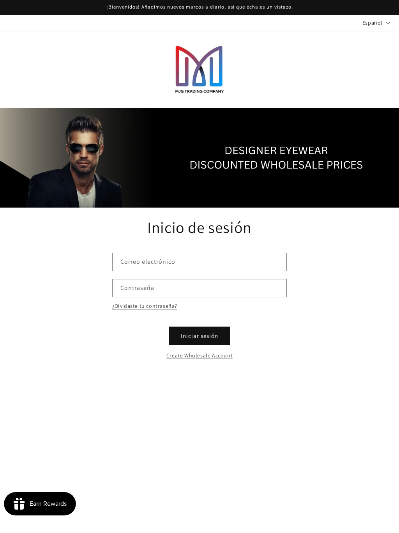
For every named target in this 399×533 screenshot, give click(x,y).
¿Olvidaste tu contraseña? (144, 305)
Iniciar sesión (199, 335)
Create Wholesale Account (199, 355)
